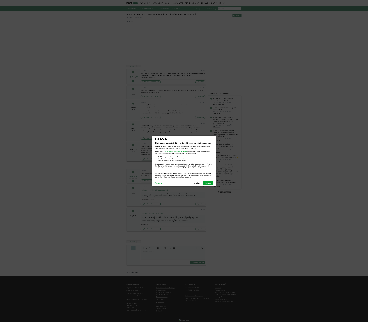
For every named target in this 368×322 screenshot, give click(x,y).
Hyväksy (208, 183)
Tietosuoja (158, 183)
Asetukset (197, 183)
